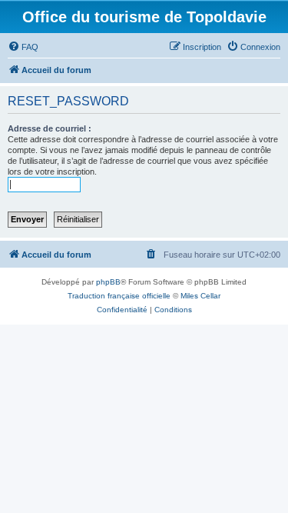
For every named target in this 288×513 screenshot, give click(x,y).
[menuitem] (23, 47)
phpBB (108, 282)
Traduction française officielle (119, 295)
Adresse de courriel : (49, 128)
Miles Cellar (200, 295)
